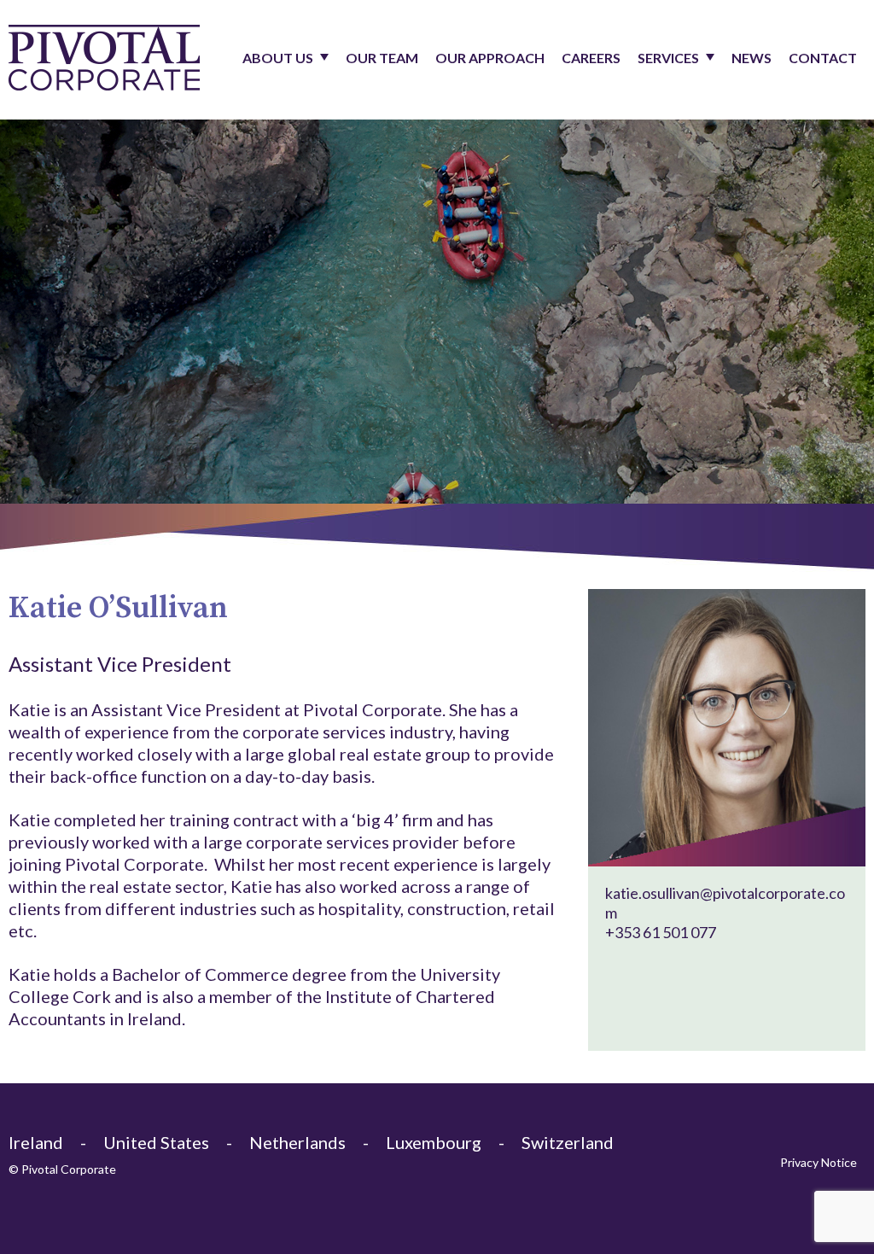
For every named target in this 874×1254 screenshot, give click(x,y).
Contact (823, 58)
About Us (277, 58)
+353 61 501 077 (660, 932)
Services (668, 58)
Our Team (382, 58)
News (751, 58)
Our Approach (490, 58)
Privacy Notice (818, 1162)
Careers (591, 58)
